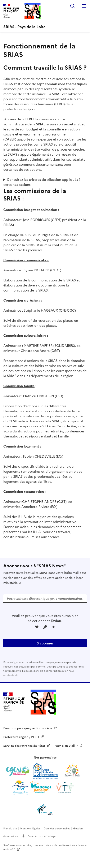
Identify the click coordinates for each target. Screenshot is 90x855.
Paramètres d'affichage (41, 836)
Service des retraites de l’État (24, 746)
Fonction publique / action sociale (28, 728)
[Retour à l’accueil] (43, 702)
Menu (84, 6)
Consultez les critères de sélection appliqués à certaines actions (42, 182)
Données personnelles (57, 828)
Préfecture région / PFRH (21, 737)
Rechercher (72, 6)
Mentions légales (30, 828)
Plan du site (10, 828)
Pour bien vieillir (66, 746)
